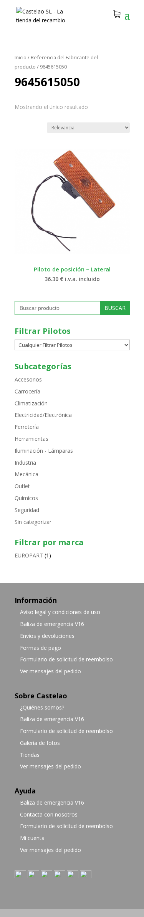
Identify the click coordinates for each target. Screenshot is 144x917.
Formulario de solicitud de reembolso (66, 659)
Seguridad (27, 510)
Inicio (20, 57)
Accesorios (28, 379)
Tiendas (30, 754)
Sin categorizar (33, 521)
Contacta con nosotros (49, 814)
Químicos (26, 498)
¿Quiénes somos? (42, 707)
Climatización (31, 403)
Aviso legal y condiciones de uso (60, 612)
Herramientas (31, 438)
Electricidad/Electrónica (43, 414)
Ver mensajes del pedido (50, 671)
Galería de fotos (40, 742)
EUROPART (29, 555)
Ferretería (27, 426)
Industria (25, 462)
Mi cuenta (32, 838)
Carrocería (27, 391)
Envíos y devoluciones (47, 635)
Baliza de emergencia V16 (52, 624)
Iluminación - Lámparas (44, 450)
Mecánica (26, 474)
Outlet (22, 486)
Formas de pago (40, 647)
